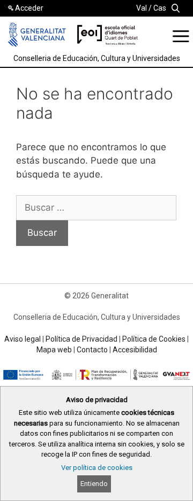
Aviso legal (22, 339)
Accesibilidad (135, 349)
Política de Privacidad (81, 339)
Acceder (29, 8)
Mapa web (54, 349)
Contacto (92, 349)
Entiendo (94, 484)
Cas (159, 8)
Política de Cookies (153, 339)
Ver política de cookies (96, 468)
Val (141, 8)
